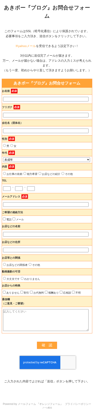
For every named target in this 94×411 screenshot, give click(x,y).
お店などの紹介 (51, 174)
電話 (9, 219)
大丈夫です (13, 278)
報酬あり (53, 292)
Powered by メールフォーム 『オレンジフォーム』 (33, 404)
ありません (12, 292)
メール (20, 219)
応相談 (67, 292)
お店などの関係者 (17, 264)
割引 (26, 292)
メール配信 (47, 408)
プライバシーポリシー (78, 404)
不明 (78, 292)
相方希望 (32, 174)
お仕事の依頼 (14, 174)
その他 (69, 174)
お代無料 (38, 292)
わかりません (32, 278)
